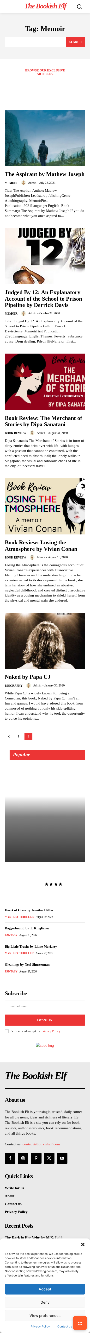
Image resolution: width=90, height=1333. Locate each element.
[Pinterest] (36, 1158)
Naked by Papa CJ (27, 677)
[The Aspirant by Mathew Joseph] (45, 138)
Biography (14, 685)
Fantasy (11, 935)
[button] (82, 1244)
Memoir (11, 183)
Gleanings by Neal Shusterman (27, 964)
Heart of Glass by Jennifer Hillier (29, 910)
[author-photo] (24, 182)
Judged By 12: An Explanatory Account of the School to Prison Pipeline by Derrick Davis (43, 298)
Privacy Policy (51, 1031)
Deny (45, 1302)
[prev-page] (9, 736)
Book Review (15, 433)
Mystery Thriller (19, 917)
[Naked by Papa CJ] (45, 641)
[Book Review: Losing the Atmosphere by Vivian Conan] (45, 506)
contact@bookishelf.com (41, 1144)
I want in (44, 1020)
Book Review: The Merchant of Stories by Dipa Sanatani (43, 421)
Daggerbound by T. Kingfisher (27, 928)
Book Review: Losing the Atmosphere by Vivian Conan (41, 545)
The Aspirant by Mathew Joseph (44, 174)
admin (32, 182)
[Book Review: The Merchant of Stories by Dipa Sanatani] (45, 382)
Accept (45, 1289)
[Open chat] (80, 1323)
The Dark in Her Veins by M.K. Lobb (44, 872)
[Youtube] (62, 1158)
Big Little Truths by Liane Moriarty (31, 946)
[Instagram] (23, 1158)
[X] (49, 1158)
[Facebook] (10, 1158)
